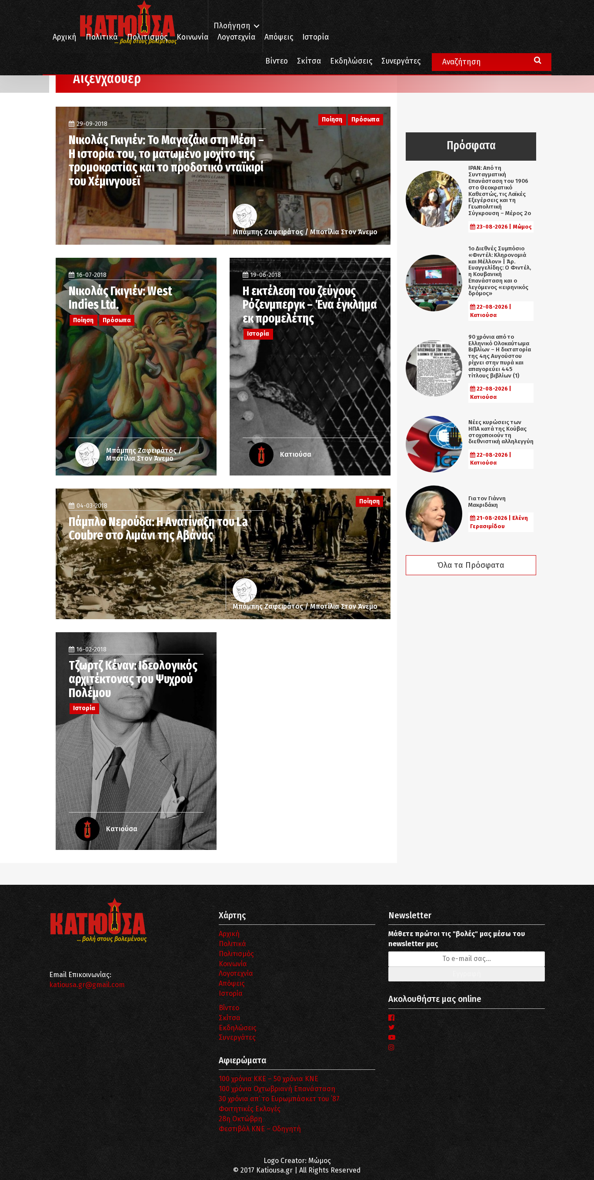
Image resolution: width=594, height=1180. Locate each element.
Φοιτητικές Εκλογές (249, 1109)
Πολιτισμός (147, 37)
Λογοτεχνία (236, 973)
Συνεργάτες (400, 61)
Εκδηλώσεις (351, 61)
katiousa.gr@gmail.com (87, 985)
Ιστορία (315, 37)
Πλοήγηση (232, 25)
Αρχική (65, 37)
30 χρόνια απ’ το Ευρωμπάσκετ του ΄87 (279, 1099)
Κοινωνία (192, 37)
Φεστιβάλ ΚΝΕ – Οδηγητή (260, 1129)
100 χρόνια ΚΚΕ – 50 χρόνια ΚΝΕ (268, 1079)
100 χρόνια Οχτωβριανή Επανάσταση (277, 1089)
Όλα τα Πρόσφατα (470, 565)
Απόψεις (278, 37)
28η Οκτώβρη (240, 1119)
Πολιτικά (102, 37)
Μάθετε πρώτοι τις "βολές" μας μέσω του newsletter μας (456, 939)
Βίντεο (276, 61)
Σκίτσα (309, 61)
